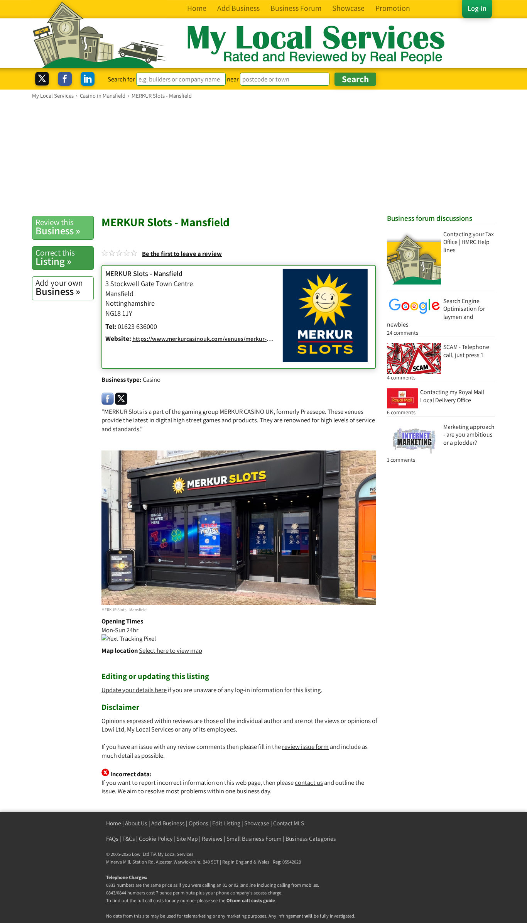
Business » (57, 227)
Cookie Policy (155, 838)
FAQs (112, 838)
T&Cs (128, 838)
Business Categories (310, 838)
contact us (309, 782)
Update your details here (134, 690)
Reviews (212, 838)
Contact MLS (288, 823)
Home (113, 823)
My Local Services (175, 854)
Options (198, 823)
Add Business (168, 823)
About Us (136, 823)
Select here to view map (170, 650)
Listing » (55, 257)
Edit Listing (226, 823)
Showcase (256, 823)
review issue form (305, 746)
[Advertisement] (263, 157)
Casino (151, 379)
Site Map (187, 838)
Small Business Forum (254, 838)
